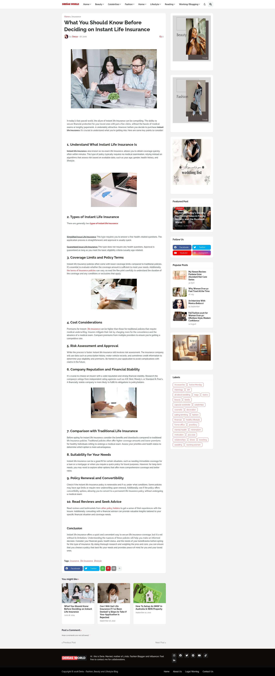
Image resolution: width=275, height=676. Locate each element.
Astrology (178, 390)
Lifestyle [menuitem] (154, 4)
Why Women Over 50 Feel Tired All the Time (199, 289)
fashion (195, 415)
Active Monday (195, 385)
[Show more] (119, 568)
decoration (191, 410)
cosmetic (178, 410)
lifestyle (98, 561)
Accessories (179, 385)
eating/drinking (181, 415)
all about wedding (182, 395)
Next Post (160, 642)
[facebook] (180, 655)
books (187, 400)
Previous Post (69, 642)
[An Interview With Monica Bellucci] (180, 304)
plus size (191, 435)
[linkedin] (174, 660)
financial (178, 420)
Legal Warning (192, 671)
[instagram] (174, 655)
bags (196, 395)
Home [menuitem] (86, 4)
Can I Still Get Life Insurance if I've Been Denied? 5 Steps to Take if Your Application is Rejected (113, 612)
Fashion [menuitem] (129, 4)
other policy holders (110, 508)
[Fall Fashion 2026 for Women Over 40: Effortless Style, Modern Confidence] (180, 316)
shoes (192, 440)
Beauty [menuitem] (98, 4)
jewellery (193, 425)
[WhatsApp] (102, 568)
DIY (188, 390)
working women (193, 445)
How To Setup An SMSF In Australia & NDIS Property (149, 607)
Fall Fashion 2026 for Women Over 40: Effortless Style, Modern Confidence (199, 317)
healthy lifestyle (193, 420)
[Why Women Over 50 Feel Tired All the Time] (180, 292)
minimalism (196, 430)
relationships (180, 440)
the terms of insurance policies (81, 270)
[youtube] (199, 655)
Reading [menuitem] (169, 4)
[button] (205, 4)
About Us (177, 671)
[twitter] (186, 655)
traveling (203, 440)
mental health (180, 430)
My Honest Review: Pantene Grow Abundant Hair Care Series (197, 276)
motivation (179, 435)
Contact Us (208, 671)
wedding (178, 445)
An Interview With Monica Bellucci (196, 302)
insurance (76, 17)
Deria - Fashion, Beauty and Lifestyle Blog (98, 671)
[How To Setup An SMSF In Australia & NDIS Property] (149, 593)
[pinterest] (193, 655)
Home (67, 17)
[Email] (113, 568)
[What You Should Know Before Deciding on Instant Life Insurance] (78, 593)
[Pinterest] (108, 568)
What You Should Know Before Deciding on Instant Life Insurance (78, 609)
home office (179, 425)
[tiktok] (205, 655)
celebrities (199, 405)
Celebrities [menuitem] (113, 4)
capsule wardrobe (182, 405)
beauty (177, 400)
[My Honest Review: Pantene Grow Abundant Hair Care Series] (180, 275)
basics (205, 395)
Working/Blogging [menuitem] (188, 4)
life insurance (94, 329)
